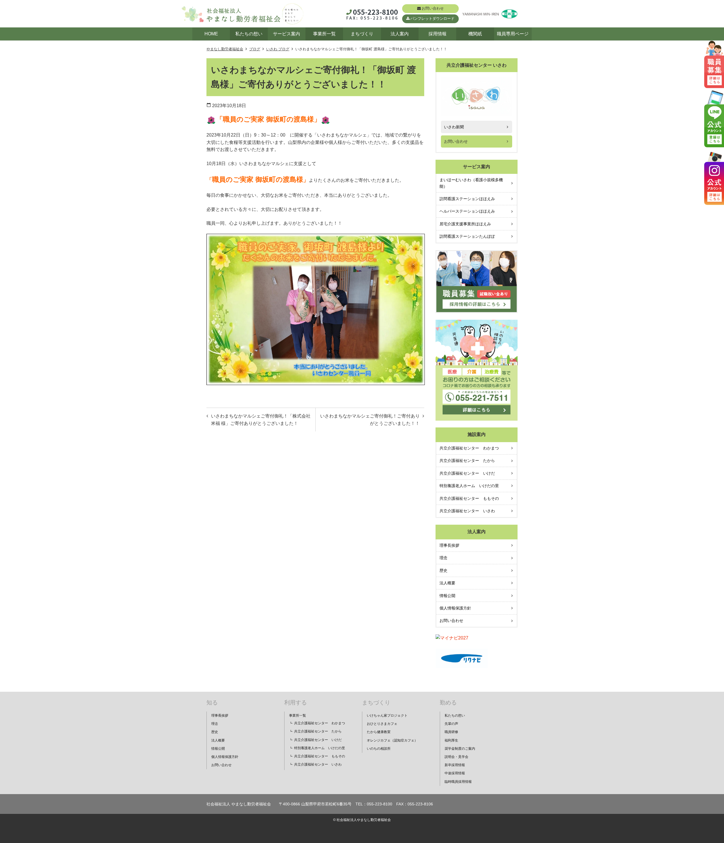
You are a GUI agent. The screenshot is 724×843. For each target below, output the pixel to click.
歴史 (443, 570)
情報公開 (447, 595)
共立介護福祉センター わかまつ (469, 448)
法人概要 (447, 583)
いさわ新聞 (454, 127)
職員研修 (451, 732)
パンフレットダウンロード (432, 18)
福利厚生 (451, 740)
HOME (211, 33)
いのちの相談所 (379, 749)
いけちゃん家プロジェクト (387, 715)
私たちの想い (248, 33)
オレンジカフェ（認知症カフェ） (392, 740)
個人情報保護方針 (455, 608)
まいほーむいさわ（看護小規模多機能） (471, 183)
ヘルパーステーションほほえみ (467, 211)
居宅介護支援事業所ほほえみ (465, 224)
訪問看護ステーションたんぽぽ (467, 236)
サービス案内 (286, 33)
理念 (443, 557)
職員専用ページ (513, 33)
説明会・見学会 (456, 757)
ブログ (254, 49)
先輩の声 (451, 724)
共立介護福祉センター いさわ (467, 511)
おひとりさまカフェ (382, 724)
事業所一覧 (324, 33)
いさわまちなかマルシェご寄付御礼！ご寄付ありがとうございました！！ (370, 420)
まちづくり (362, 33)
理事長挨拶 (449, 545)
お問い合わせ (433, 8)
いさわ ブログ (277, 49)
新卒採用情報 (455, 765)
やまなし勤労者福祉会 (224, 49)
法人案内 (400, 33)
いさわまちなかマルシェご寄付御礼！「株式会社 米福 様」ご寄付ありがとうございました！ (261, 420)
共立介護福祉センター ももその (469, 498)
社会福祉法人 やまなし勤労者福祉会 (238, 804)
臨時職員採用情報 (458, 782)
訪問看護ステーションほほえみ (467, 198)
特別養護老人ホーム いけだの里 (469, 485)
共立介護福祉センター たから (467, 460)
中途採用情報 (455, 773)
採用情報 (437, 33)
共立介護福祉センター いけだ (467, 473)
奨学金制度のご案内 (460, 749)
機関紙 (475, 33)
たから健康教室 (379, 732)
